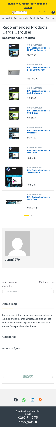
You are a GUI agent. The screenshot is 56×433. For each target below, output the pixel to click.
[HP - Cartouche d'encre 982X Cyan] (15, 202)
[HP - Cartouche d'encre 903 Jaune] (15, 153)
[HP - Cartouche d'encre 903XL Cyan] (15, 113)
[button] (26, 215)
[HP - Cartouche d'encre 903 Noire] (15, 133)
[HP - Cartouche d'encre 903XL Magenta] (15, 93)
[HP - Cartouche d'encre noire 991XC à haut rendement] (15, 72)
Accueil (6, 18)
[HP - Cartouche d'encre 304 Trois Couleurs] (15, 50)
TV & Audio (46, 282)
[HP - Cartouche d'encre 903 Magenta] (15, 177)
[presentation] (53, 377)
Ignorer (28, 7)
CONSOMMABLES (34, 45)
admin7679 (12, 259)
